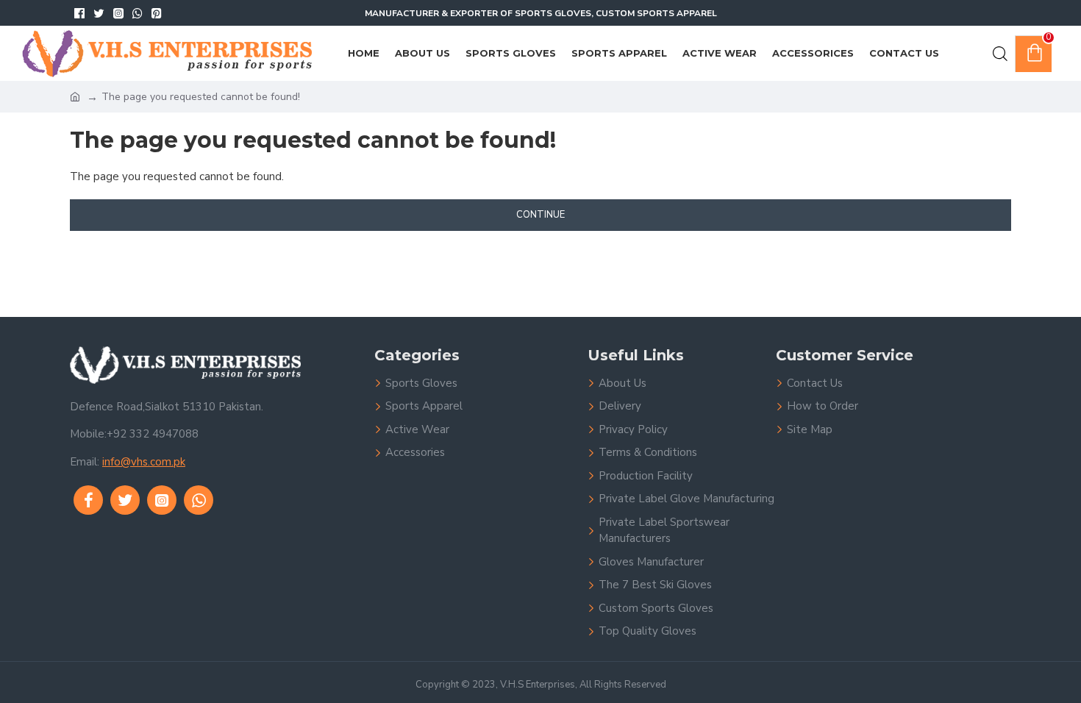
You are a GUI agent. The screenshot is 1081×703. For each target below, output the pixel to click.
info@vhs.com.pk (143, 461)
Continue (540, 214)
